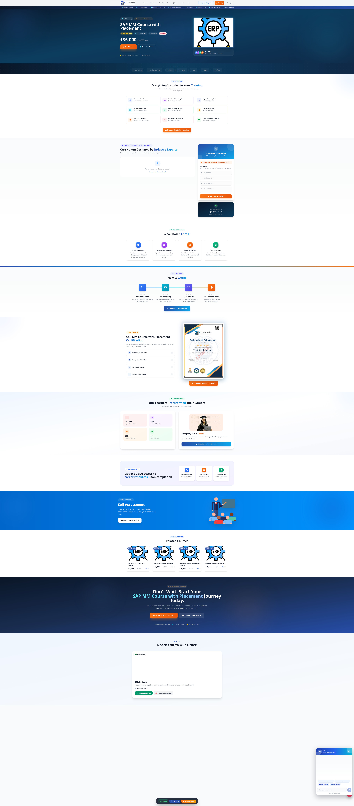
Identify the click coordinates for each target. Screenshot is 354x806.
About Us (162, 3)
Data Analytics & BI (143, 7)
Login (230, 3)
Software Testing (201, 7)
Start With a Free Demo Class (178, 309)
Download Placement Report (207, 444)
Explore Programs (206, 3)
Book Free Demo (147, 47)
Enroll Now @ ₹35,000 (164, 615)
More (187, 3)
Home (145, 3)
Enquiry (220, 3)
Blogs (169, 3)
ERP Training (189, 7)
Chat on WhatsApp (145, 693)
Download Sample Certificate (204, 383)
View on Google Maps (164, 693)
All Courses (153, 3)
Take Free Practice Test (129, 520)
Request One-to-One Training (178, 130)
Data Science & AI (215, 7)
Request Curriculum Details (157, 172)
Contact (180, 3)
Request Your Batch (192, 615)
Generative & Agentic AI (158, 7)
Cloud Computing (229, 7)
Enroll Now (128, 47)
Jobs (174, 3)
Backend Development (175, 7)
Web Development (128, 7)
